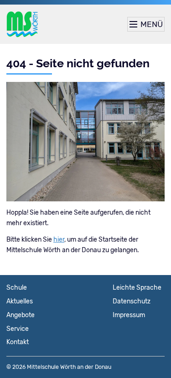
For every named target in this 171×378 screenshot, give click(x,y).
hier (58, 239)
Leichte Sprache (137, 288)
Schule (16, 288)
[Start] (22, 24)
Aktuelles (19, 301)
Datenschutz (131, 301)
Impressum (129, 315)
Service (17, 329)
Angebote (20, 315)
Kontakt (17, 342)
